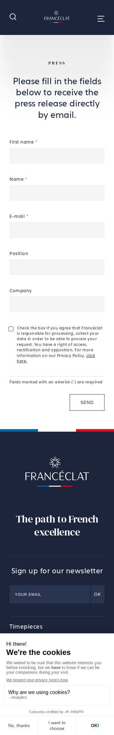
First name (23, 142)
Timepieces (26, 626)
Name (18, 179)
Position (19, 253)
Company (21, 290)
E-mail (19, 216)
